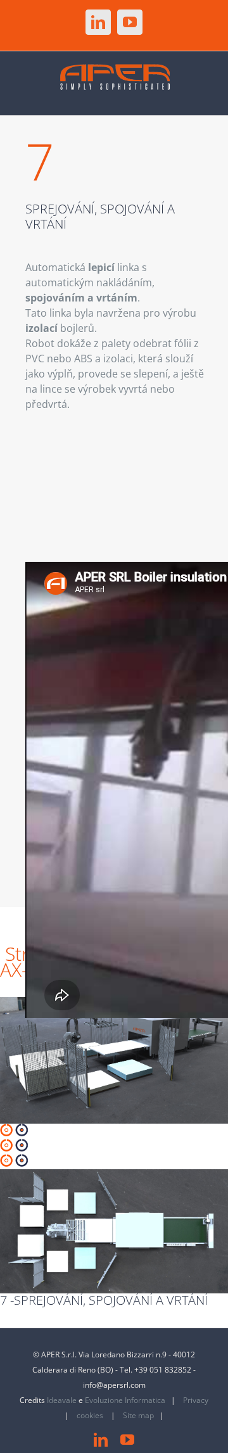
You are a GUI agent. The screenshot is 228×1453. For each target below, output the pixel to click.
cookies (91, 1415)
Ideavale (62, 1400)
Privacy (195, 1400)
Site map (138, 1415)
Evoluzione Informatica (125, 1400)
